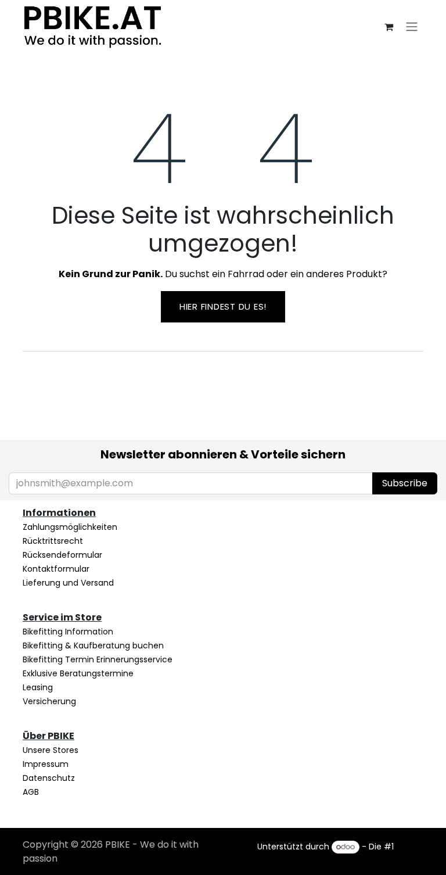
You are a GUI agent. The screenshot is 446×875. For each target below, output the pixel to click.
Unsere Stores (50, 750)
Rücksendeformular (62, 555)
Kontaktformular (56, 569)
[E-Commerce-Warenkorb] (388, 26)
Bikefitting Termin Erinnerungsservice (97, 659)
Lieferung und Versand (68, 583)
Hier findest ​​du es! (223, 306)
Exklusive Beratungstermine (78, 673)
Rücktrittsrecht (53, 541)
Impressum (46, 764)
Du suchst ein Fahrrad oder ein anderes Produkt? (223, 274)
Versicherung (49, 701)
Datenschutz (49, 778)
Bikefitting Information (68, 631)
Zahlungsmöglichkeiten (70, 527)
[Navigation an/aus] (411, 26)
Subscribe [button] (404, 483)
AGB (31, 792)
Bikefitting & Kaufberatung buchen (93, 645)
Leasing (38, 687)
